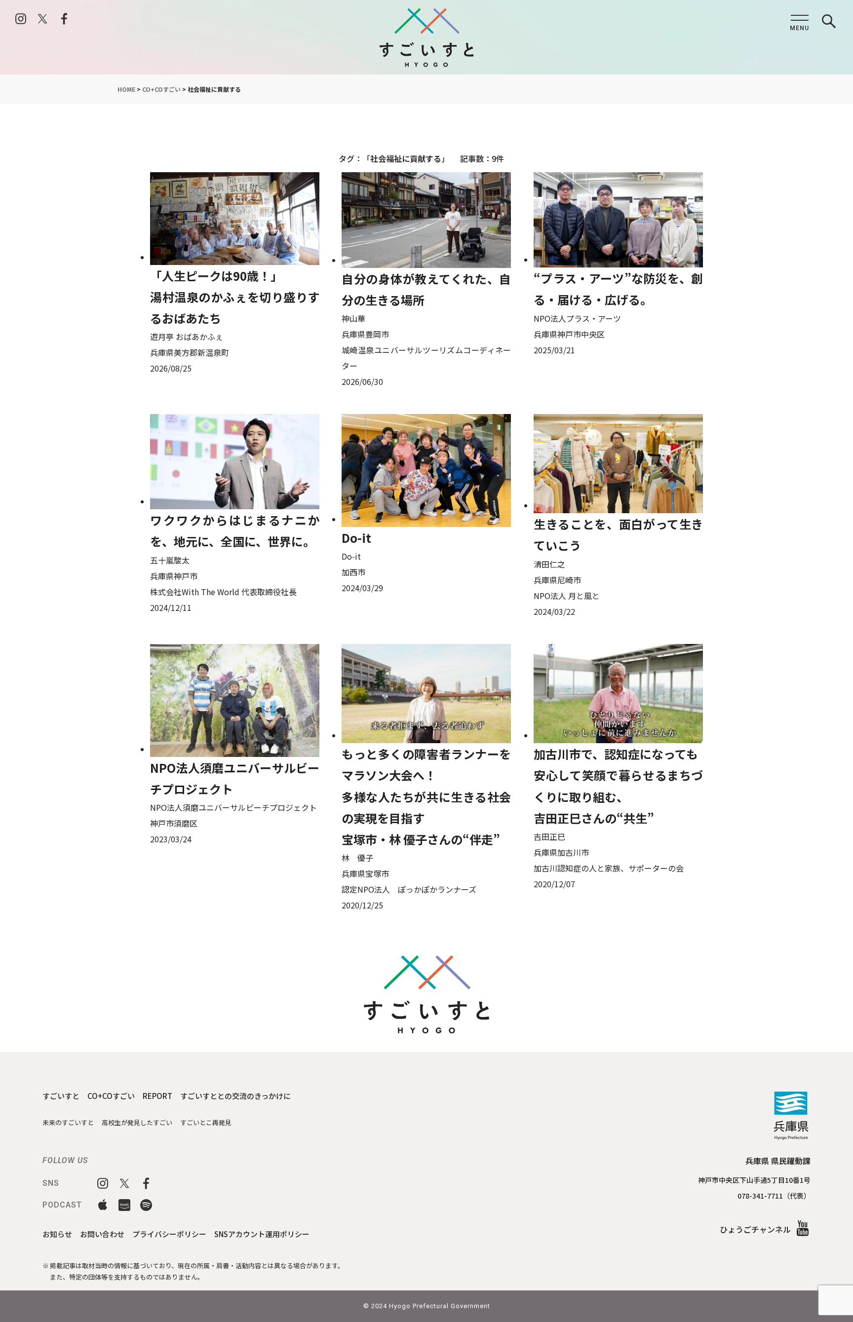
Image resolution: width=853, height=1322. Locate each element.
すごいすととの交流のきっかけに (235, 1096)
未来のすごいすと (68, 1122)
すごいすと (60, 1096)
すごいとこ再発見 (206, 1122)
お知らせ (57, 1234)
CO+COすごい (111, 1096)
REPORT (157, 1096)
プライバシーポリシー (169, 1234)
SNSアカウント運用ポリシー (262, 1234)
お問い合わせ (102, 1234)
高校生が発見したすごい (137, 1122)
